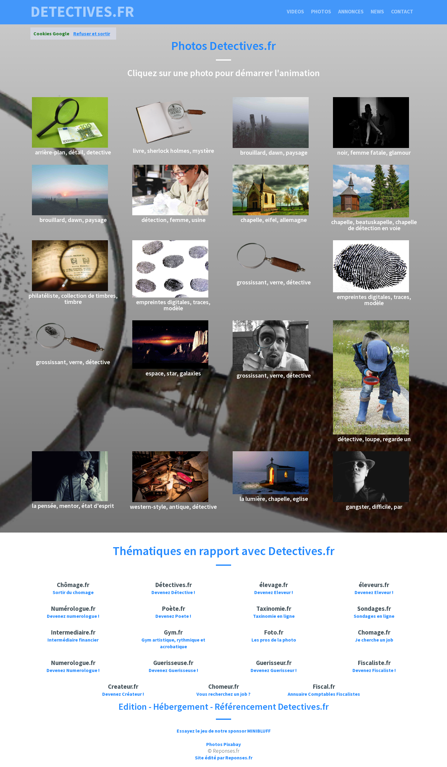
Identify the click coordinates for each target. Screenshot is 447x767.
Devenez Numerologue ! (73, 670)
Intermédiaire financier (73, 640)
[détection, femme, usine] (170, 213)
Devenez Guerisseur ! (274, 670)
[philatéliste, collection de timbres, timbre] (70, 289)
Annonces (351, 11)
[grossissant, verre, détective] (271, 276)
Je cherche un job (374, 640)
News (377, 11)
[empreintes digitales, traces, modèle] (170, 295)
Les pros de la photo (273, 640)
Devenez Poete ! (173, 616)
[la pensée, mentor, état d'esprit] (70, 499)
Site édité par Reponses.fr (223, 758)
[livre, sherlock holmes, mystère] (170, 144)
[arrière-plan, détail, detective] (70, 145)
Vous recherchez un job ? (223, 694)
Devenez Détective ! (173, 592)
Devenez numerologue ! (73, 616)
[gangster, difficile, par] (371, 500)
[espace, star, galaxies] (170, 367)
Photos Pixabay (223, 744)
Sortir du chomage (73, 592)
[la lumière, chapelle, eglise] (271, 492)
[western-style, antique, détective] (170, 500)
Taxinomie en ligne (274, 616)
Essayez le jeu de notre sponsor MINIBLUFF (224, 731)
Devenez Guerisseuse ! (173, 670)
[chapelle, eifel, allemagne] (271, 213)
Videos (295, 11)
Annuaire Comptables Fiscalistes (324, 694)
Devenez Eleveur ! (273, 592)
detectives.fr (82, 11)
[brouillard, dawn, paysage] (271, 146)
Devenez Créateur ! (123, 694)
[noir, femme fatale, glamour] (371, 146)
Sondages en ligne (374, 616)
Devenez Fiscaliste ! (374, 670)
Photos (321, 11)
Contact (402, 11)
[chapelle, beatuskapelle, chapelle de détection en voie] (371, 215)
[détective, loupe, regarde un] (371, 432)
